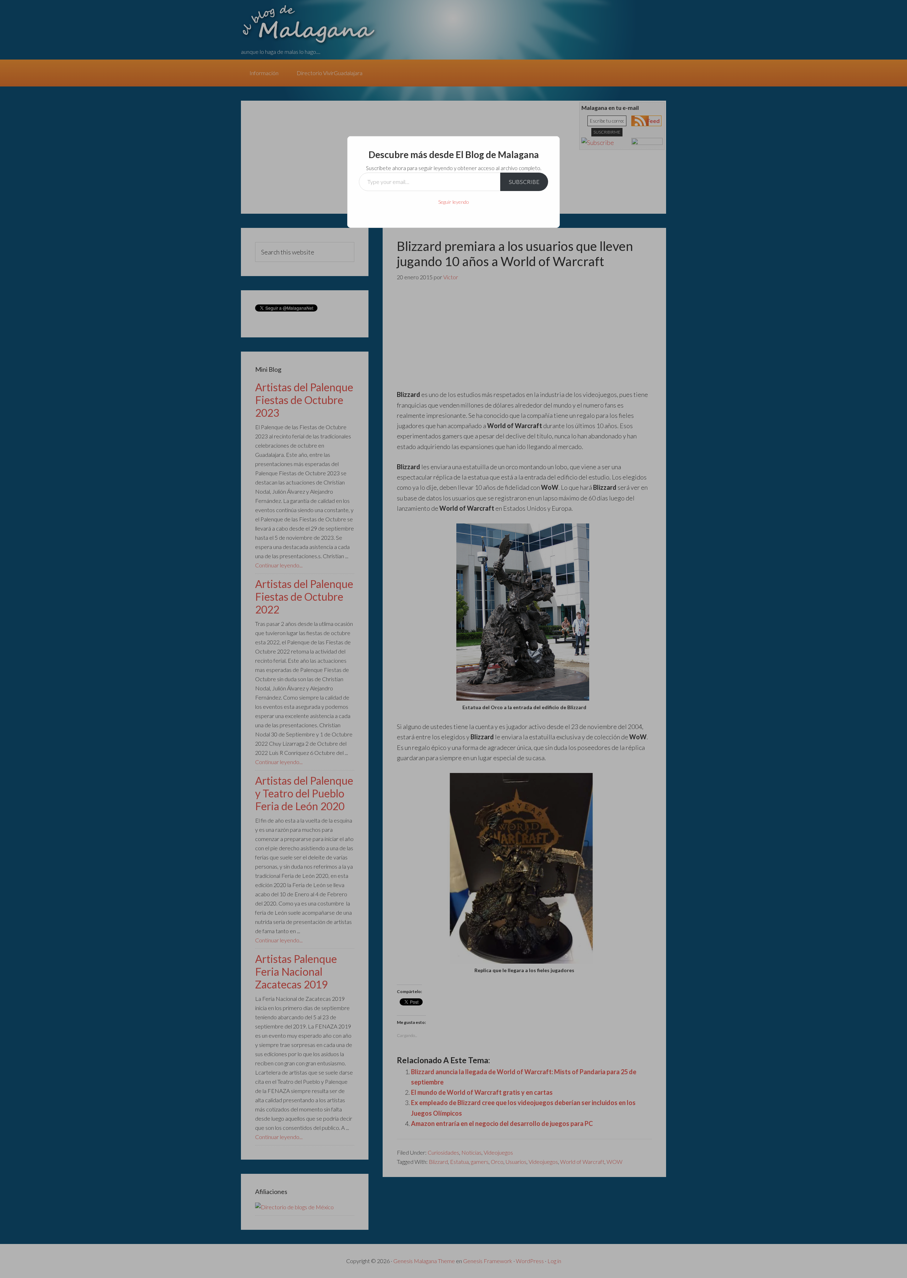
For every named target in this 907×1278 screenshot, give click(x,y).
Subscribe (524, 181)
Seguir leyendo (453, 202)
